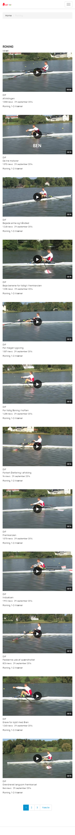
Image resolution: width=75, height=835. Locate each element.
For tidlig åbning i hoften (16, 410)
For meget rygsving (13, 348)
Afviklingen (9, 98)
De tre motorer (11, 160)
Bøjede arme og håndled (16, 223)
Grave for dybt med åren (16, 722)
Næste (46, 807)
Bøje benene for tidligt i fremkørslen (22, 285)
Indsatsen (8, 597)
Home (8, 15)
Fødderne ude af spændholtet (19, 659)
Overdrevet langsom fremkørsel (20, 784)
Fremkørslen (9, 535)
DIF (4, 95)
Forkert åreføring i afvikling (17, 472)
